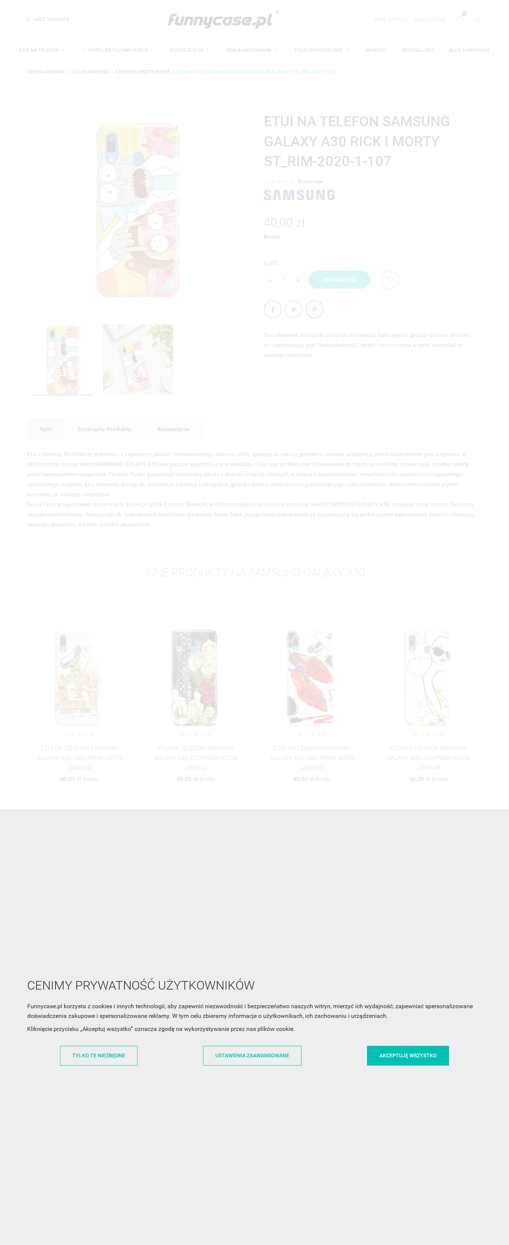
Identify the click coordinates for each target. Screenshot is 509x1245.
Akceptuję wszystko (408, 1055)
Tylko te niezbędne (98, 1055)
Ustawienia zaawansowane (252, 1055)
